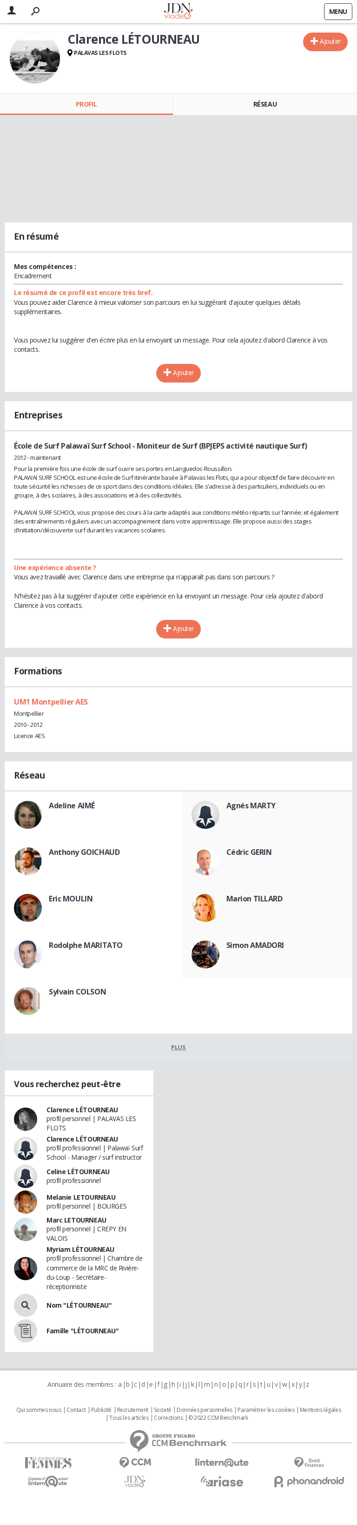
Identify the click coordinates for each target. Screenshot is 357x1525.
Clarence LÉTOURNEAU (82, 1109)
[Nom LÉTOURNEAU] (25, 1305)
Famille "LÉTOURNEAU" (82, 1330)
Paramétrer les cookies (266, 1410)
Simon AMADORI (255, 945)
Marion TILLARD (254, 899)
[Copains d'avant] (48, 1481)
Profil (86, 104)
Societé (163, 1410)
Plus (178, 1047)
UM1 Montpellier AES (51, 702)
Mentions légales (320, 1410)
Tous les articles (128, 1418)
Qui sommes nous (38, 1410)
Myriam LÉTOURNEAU (80, 1249)
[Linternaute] (221, 1462)
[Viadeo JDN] (135, 1481)
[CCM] (135, 1463)
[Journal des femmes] (48, 1463)
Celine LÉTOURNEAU (78, 1171)
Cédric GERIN (249, 852)
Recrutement (132, 1410)
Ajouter (330, 41)
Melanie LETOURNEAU (80, 1197)
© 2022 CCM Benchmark (218, 1418)
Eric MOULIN (71, 899)
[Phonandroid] (308, 1481)
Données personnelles (204, 1410)
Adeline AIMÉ (72, 805)
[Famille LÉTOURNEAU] (25, 1331)
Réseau (265, 104)
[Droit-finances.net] (308, 1463)
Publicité (101, 1410)
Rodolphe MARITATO (86, 945)
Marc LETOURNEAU (76, 1220)
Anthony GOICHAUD (84, 852)
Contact (76, 1410)
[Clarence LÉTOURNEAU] (34, 58)
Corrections (168, 1418)
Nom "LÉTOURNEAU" (79, 1305)
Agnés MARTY (251, 805)
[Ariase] (221, 1481)
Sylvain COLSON (77, 992)
